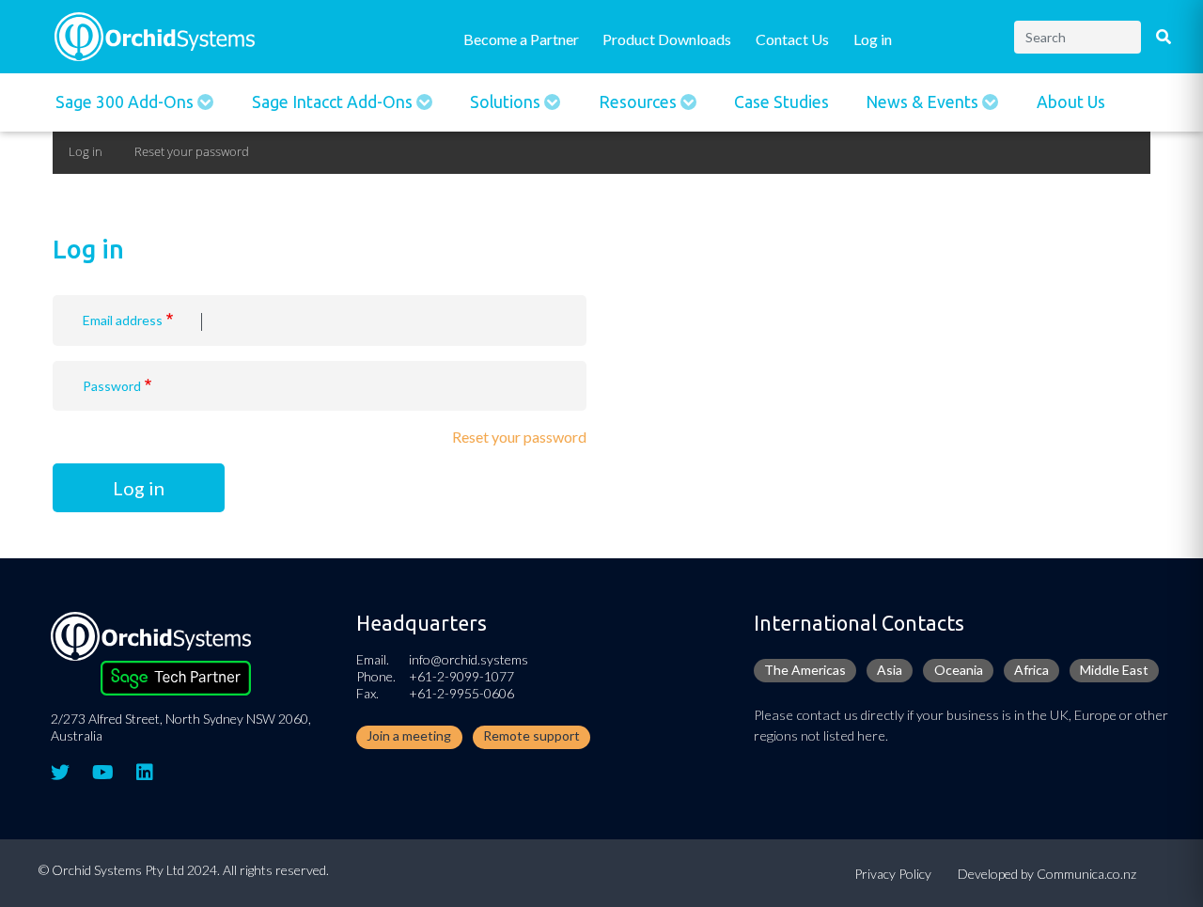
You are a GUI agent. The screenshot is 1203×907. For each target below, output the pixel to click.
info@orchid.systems (468, 659)
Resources (639, 102)
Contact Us (792, 39)
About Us (1071, 102)
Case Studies (781, 102)
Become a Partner (521, 39)
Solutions (507, 102)
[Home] (155, 34)
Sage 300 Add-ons (126, 102)
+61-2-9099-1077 (461, 676)
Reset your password (191, 151)
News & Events (924, 102)
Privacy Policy (892, 874)
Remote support (531, 735)
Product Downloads (666, 39)
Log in (872, 39)
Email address (123, 320)
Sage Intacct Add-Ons (334, 102)
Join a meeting (409, 735)
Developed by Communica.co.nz (1047, 874)
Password (112, 386)
